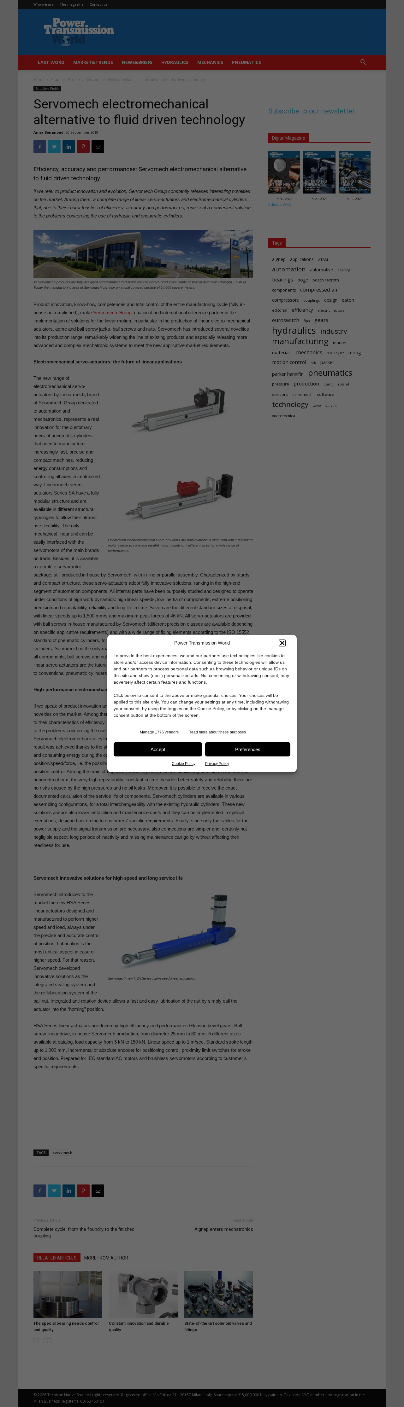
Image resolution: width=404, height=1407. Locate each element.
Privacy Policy (217, 763)
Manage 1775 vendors (159, 732)
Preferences (247, 749)
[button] (282, 643)
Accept (158, 749)
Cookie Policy (183, 763)
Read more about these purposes (217, 732)
